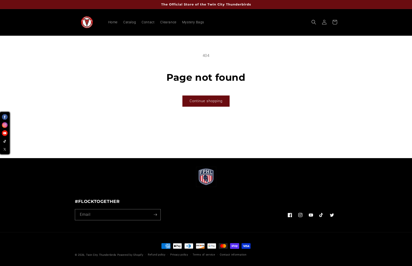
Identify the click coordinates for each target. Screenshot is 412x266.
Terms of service (204, 254)
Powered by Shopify (130, 254)
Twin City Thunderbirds (101, 254)
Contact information (233, 254)
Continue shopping (206, 101)
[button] (314, 22)
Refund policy (156, 254)
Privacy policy (179, 254)
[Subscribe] (155, 214)
